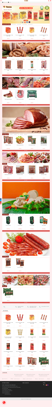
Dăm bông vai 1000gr (20, 174)
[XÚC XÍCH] (26, 50)
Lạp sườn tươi (5, 256)
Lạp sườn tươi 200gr (20, 267)
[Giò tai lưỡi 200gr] (32, 220)
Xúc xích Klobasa (33, 59)
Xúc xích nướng (4, 59)
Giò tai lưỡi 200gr (32, 225)
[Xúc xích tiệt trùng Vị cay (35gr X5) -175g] (8, 346)
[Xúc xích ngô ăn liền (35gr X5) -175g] (32, 332)
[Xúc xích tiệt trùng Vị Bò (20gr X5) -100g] (32, 346)
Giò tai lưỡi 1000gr (8, 225)
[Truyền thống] (26, 198)
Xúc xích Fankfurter (23, 59)
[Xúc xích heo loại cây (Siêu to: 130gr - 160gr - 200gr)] (8, 332)
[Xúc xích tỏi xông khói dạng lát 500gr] (8, 64)
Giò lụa (10, 214)
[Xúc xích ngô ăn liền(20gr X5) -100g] (44, 332)
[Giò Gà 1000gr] (44, 220)
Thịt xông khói (5, 134)
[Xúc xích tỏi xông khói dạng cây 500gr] (32, 64)
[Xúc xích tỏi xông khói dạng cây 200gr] (44, 64)
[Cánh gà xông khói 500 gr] (20, 140)
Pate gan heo (25, 134)
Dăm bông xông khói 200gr (8, 174)
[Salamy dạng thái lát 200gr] (20, 94)
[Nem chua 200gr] (8, 292)
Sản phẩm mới (5, 310)
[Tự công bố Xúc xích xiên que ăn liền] (44, 374)
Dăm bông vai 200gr (43, 174)
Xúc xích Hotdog (17, 59)
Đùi (18, 134)
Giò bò (13, 214)
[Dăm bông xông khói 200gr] (8, 169)
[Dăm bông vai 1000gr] (20, 169)
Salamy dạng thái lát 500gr (8, 99)
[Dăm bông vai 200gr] (44, 169)
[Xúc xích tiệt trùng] (26, 14)
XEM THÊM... (26, 40)
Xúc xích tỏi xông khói (42, 59)
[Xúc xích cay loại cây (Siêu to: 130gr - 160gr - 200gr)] (8, 30)
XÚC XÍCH (4, 57)
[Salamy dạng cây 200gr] (32, 94)
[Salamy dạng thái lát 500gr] (8, 94)
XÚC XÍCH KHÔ (5, 88)
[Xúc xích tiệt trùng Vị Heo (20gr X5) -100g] (20, 361)
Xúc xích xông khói (28, 59)
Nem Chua (4, 286)
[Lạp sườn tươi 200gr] (20, 262)
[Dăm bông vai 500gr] (32, 169)
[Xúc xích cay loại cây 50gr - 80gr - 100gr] (20, 30)
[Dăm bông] (26, 157)
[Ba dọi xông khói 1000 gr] (32, 140)
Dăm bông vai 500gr (32, 174)
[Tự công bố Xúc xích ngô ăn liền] (18, 374)
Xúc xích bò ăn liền (19, 24)
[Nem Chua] (26, 280)
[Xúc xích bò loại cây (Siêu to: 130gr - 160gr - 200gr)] (32, 30)
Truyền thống (5, 214)
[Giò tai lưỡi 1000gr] (8, 220)
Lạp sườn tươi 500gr (8, 267)
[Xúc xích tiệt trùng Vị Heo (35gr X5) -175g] (8, 361)
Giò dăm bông (16, 214)
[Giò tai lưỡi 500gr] (20, 220)
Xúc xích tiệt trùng (6, 24)
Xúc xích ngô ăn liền (30, 24)
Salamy (10, 88)
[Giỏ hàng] (51, 1)
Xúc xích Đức (13, 59)
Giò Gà (20, 214)
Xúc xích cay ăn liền (24, 24)
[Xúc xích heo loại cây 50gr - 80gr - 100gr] (20, 332)
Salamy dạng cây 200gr (32, 99)
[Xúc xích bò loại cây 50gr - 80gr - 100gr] (44, 30)
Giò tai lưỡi (23, 214)
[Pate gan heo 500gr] (8, 140)
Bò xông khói (21, 134)
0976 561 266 (5, 2)
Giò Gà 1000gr (44, 225)
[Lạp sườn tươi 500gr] (8, 262)
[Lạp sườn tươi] (26, 244)
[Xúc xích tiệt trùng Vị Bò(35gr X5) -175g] (44, 346)
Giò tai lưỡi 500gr (20, 225)
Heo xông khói (11, 134)
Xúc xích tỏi (38, 59)
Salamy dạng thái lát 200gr (20, 99)
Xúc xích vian (9, 59)
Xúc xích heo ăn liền (13, 24)
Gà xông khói (15, 134)
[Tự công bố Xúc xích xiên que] (31, 374)
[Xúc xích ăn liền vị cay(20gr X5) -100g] (20, 346)
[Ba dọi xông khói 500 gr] (44, 140)
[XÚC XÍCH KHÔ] (26, 82)
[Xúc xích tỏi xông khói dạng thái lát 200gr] (20, 64)
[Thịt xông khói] (26, 120)
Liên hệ (10, 2)
